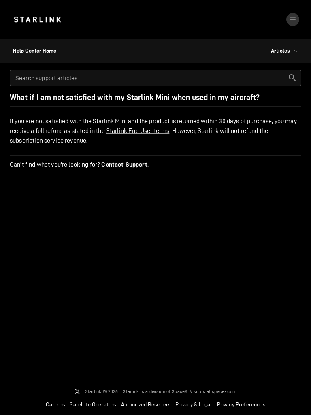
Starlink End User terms (137, 130)
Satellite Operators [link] (93, 404)
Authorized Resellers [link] (145, 404)
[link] (37, 19)
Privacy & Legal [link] (193, 404)
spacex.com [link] (224, 391)
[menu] (292, 19)
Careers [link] (55, 404)
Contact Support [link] (124, 164)
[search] (292, 78)
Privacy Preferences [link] (241, 404)
